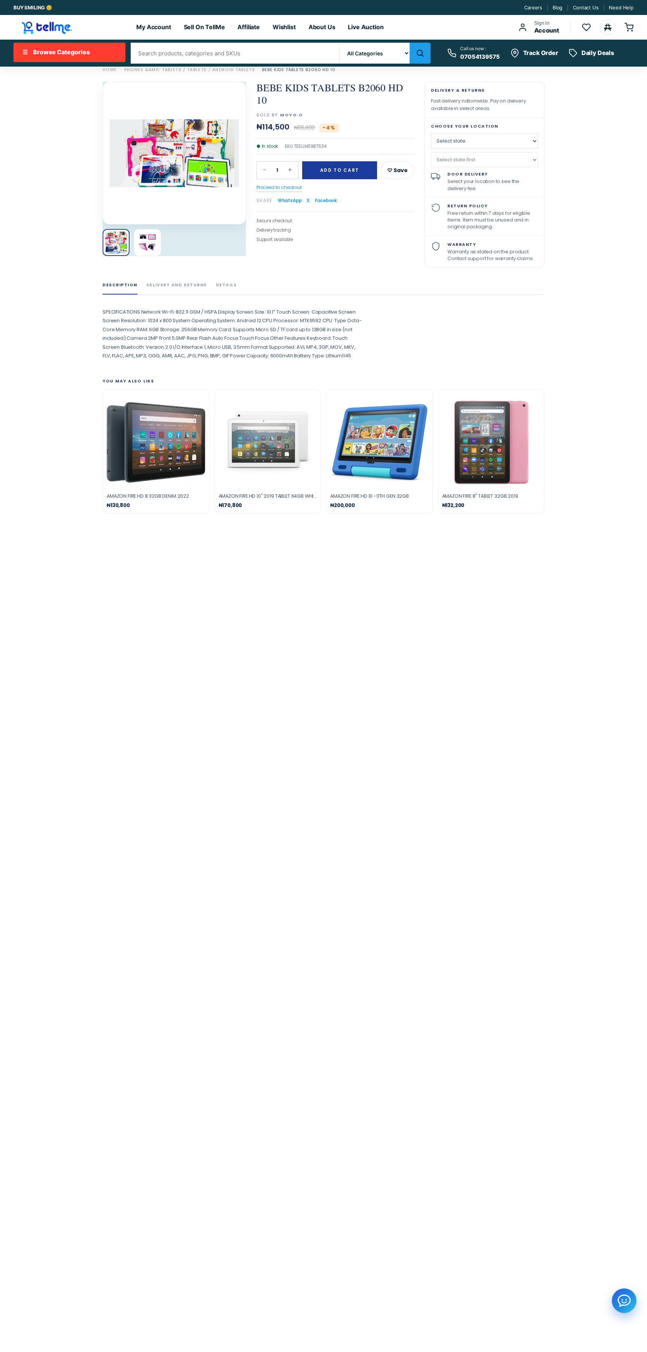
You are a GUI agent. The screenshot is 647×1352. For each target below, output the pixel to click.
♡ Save (397, 170)
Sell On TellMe (204, 27)
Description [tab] (120, 285)
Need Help (621, 7)
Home (110, 70)
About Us (322, 27)
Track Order (540, 53)
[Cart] (629, 27)
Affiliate (248, 27)
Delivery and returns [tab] (176, 285)
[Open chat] (624, 1300)
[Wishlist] (586, 27)
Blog (557, 7)
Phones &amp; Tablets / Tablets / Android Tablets (189, 70)
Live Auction (365, 27)
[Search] (420, 53)
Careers (533, 7)
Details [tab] (226, 285)
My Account (153, 27)
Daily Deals (597, 53)
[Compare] (608, 27)
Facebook (326, 201)
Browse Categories (56, 52)
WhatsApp (290, 201)
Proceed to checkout (279, 187)
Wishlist (284, 27)
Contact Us (585, 7)
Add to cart (339, 170)
